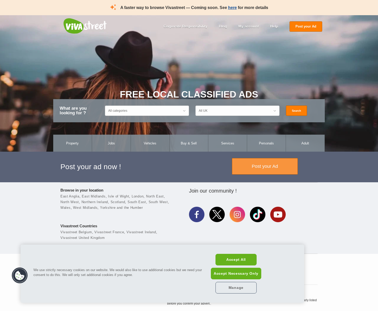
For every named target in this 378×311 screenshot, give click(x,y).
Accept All (236, 259)
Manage (236, 288)
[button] (20, 275)
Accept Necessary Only (236, 273)
